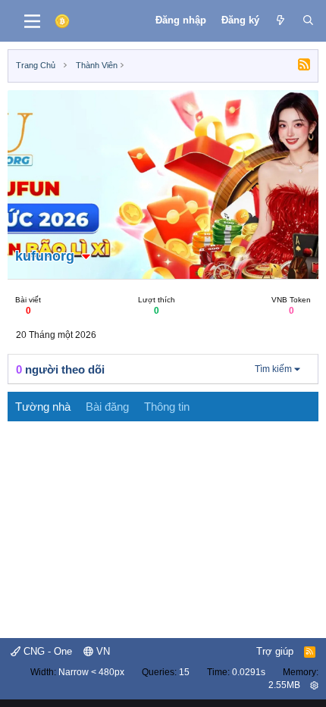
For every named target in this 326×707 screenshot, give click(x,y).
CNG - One (46, 651)
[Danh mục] (32, 21)
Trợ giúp (274, 651)
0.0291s (248, 672)
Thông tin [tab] (167, 406)
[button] (86, 256)
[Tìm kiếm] (308, 20)
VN (101, 651)
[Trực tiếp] (281, 20)
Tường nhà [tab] (43, 406)
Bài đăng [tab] (107, 406)
